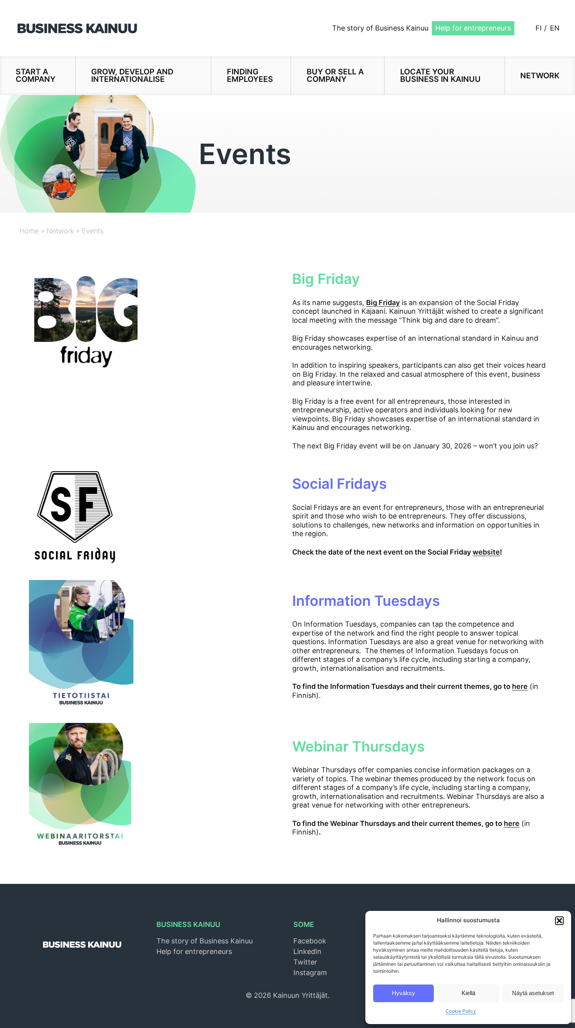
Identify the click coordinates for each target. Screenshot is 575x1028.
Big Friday (383, 302)
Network (539, 75)
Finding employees (250, 75)
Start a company (36, 75)
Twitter (305, 962)
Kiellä (468, 993)
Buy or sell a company (335, 75)
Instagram (310, 972)
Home (29, 231)
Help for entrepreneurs (473, 28)
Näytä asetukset (533, 993)
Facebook (309, 941)
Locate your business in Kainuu (440, 75)
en (555, 28)
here (520, 686)
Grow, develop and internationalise (132, 75)
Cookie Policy (461, 1011)
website (486, 552)
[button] (559, 921)
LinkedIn (307, 951)
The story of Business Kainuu (380, 28)
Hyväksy (403, 993)
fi (538, 28)
